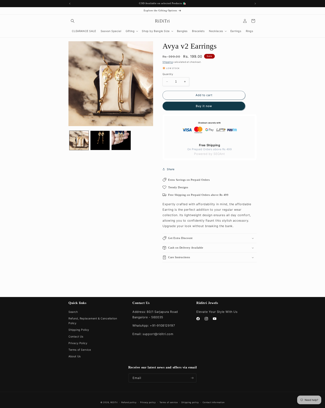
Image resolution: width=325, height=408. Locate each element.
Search (73, 311)
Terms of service (168, 402)
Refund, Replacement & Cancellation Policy (92, 321)
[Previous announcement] (70, 3)
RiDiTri (114, 402)
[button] (72, 21)
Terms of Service (79, 349)
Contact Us (75, 336)
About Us (74, 356)
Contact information (214, 402)
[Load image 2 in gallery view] (100, 140)
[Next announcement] (255, 3)
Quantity (167, 74)
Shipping (167, 61)
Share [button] (171, 169)
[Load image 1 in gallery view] (79, 140)
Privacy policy (148, 402)
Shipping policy (190, 402)
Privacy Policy (77, 343)
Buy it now (204, 106)
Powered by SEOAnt (209, 154)
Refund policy (128, 402)
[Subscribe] (192, 378)
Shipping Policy (78, 329)
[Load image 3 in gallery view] (121, 140)
